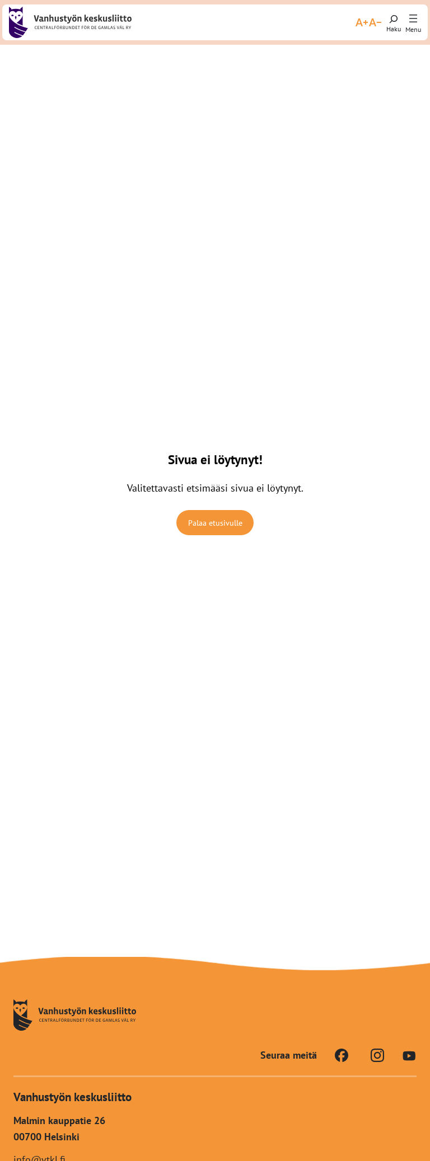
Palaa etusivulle (215, 523)
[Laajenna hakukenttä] (393, 22)
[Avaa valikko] (413, 19)
